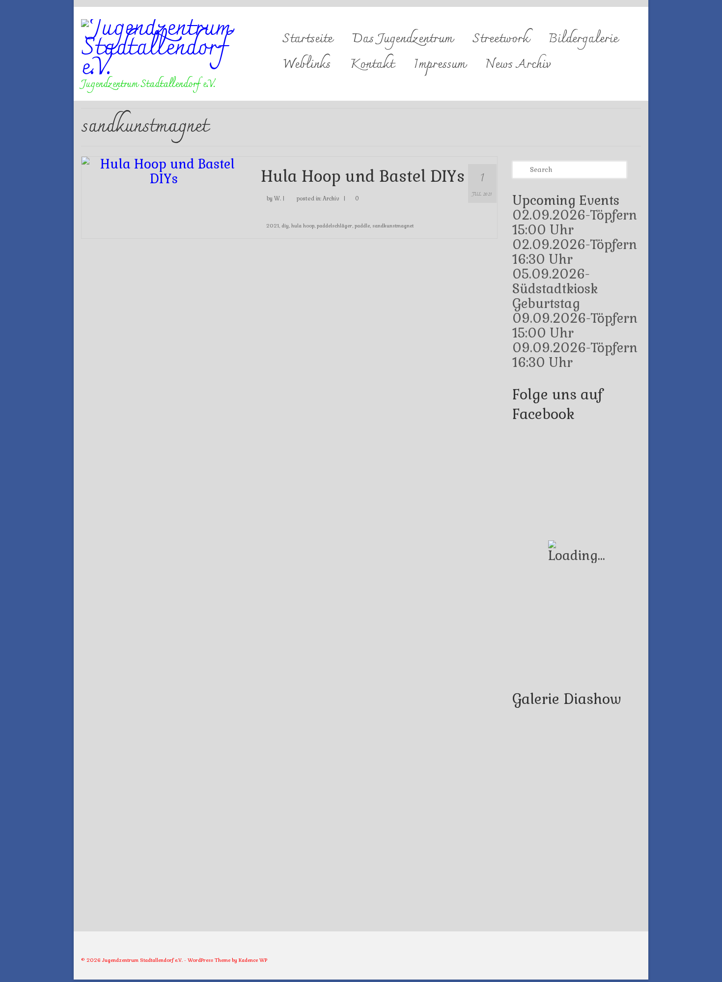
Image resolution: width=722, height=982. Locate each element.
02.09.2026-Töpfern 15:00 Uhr (574, 222)
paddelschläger (334, 226)
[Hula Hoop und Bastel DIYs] (164, 170)
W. (277, 198)
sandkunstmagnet (393, 226)
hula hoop (302, 226)
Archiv (331, 198)
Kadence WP (253, 960)
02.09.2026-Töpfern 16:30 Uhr (574, 252)
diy (285, 226)
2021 (272, 226)
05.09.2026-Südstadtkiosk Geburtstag (555, 289)
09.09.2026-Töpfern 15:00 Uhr (575, 325)
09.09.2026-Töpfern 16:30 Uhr (575, 355)
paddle (362, 226)
